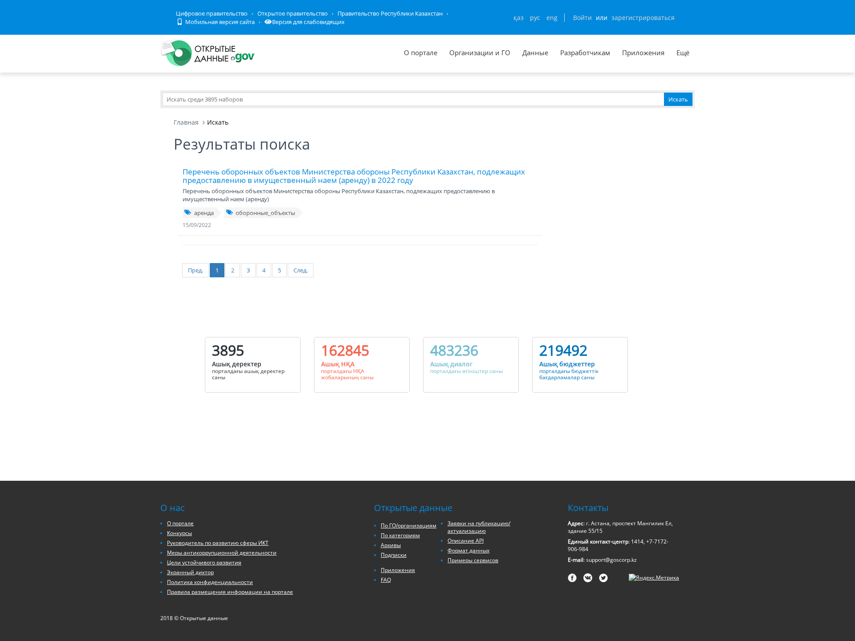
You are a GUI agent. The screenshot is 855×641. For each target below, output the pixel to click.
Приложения (643, 52)
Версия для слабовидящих (308, 22)
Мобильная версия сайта (219, 22)
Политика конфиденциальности (210, 582)
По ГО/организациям (408, 525)
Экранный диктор (190, 572)
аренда (204, 213)
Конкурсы (179, 533)
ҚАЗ (518, 17)
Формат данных (468, 550)
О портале (420, 52)
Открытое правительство (292, 13)
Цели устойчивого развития (204, 562)
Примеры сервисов (473, 560)
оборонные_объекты (265, 213)
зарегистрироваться (643, 17)
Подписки (394, 555)
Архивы (391, 545)
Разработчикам (585, 52)
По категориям (400, 535)
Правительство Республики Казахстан (390, 13)
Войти (582, 17)
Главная (186, 122)
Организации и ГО (479, 52)
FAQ (386, 580)
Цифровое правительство (212, 13)
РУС (535, 17)
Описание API (466, 540)
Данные (535, 52)
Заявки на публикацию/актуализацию (479, 527)
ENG (552, 17)
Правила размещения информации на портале (230, 592)
